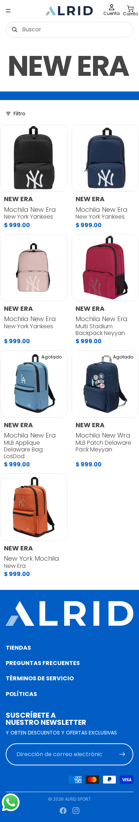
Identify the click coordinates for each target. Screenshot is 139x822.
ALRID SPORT (78, 799)
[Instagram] (76, 810)
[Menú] (8, 10)
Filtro (19, 113)
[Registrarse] (122, 754)
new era (18, 199)
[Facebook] (63, 810)
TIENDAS (18, 648)
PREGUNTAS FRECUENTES (43, 663)
